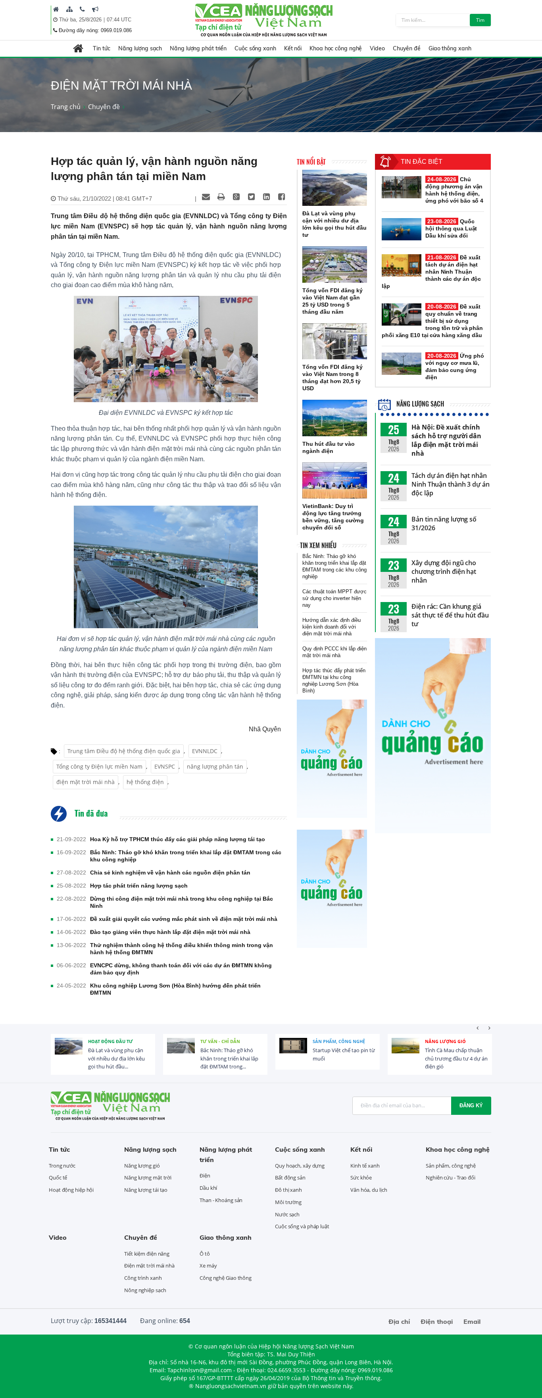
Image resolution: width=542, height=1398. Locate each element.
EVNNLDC (204, 751)
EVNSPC (164, 766)
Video (377, 48)
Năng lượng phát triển (198, 48)
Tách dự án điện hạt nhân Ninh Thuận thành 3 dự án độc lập (450, 484)
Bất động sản (290, 1177)
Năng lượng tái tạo (145, 1189)
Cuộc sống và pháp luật (302, 1226)
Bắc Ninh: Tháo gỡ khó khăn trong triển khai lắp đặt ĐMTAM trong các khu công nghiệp (185, 856)
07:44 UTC (119, 20)
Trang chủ (66, 106)
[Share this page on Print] (221, 197)
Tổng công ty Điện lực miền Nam (99, 766)
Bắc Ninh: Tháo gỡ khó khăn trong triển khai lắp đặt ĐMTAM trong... (229, 1058)
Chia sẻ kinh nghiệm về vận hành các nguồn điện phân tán (170, 872)
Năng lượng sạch (140, 48)
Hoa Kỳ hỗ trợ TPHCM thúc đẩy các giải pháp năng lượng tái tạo (177, 839)
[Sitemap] (69, 9)
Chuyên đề (407, 48)
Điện (205, 1175)
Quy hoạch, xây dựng (300, 1165)
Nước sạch (287, 1214)
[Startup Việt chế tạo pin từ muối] (293, 1052)
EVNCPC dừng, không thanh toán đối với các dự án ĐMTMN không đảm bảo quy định (181, 969)
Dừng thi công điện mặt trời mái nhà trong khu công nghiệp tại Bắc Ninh (181, 902)
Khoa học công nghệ (335, 48)
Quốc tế (58, 1177)
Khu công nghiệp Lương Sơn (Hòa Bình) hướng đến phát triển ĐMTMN (175, 989)
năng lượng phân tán (215, 766)
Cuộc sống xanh (255, 48)
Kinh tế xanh (365, 1165)
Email (471, 1321)
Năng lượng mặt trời (147, 1177)
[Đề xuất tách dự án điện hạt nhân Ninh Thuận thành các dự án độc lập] (401, 265)
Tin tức (101, 48)
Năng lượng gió (445, 1041)
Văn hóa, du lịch (368, 1189)
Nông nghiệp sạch (145, 1290)
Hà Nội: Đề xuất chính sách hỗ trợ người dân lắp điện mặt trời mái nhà (446, 440)
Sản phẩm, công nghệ (339, 1041)
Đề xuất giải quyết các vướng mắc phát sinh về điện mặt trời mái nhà (183, 919)
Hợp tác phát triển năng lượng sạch (139, 885)
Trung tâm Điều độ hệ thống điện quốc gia (123, 751)
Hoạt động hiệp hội (71, 1189)
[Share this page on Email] (205, 197)
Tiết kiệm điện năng (146, 1253)
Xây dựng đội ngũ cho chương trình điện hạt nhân (443, 571)
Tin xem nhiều (318, 545)
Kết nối (293, 48)
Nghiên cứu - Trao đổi (450, 1177)
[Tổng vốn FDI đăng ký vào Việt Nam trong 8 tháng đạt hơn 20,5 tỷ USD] (334, 341)
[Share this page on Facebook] (281, 197)
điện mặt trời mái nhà (85, 782)
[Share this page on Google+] (236, 197)
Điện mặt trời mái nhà (149, 1265)
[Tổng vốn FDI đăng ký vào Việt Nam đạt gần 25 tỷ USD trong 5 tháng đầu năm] (334, 264)
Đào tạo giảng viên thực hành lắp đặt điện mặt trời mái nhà (170, 932)
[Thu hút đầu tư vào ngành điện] (334, 418)
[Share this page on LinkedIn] (266, 197)
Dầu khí (208, 1187)
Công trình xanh (143, 1277)
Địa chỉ (399, 1321)
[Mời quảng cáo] (95, 9)
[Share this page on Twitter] (251, 197)
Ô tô (205, 1253)
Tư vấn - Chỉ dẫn (220, 1041)
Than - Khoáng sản (221, 1200)
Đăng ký (471, 1105)
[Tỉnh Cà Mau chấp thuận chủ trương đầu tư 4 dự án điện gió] (405, 1052)
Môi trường (288, 1202)
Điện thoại (437, 1321)
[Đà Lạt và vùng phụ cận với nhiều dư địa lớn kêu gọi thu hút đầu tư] (334, 188)
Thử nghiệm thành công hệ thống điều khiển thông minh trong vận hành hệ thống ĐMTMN (181, 948)
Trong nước (62, 1165)
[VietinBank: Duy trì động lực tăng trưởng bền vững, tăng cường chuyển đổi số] (334, 480)
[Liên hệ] (82, 9)
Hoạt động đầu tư (110, 1041)
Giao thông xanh (450, 48)
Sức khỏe (361, 1177)
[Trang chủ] (56, 9)
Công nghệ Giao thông (226, 1277)
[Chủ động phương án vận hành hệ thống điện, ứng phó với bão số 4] (401, 187)
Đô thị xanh (288, 1189)
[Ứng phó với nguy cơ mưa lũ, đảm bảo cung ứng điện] (401, 364)
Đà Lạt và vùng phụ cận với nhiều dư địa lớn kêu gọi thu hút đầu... (116, 1058)
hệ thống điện (145, 782)
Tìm (480, 20)
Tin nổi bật (311, 162)
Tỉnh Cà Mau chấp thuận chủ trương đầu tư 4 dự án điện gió (456, 1058)
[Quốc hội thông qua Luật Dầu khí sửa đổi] (401, 229)
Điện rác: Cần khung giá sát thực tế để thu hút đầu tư (449, 615)
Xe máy (208, 1265)
